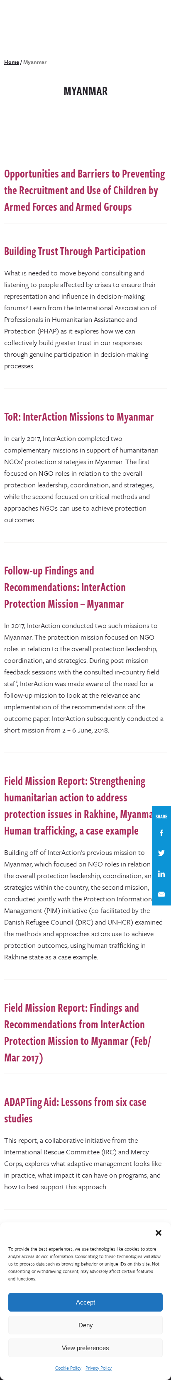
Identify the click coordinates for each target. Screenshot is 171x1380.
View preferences (85, 1347)
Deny (85, 1325)
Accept (85, 1302)
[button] (158, 1233)
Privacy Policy (99, 1367)
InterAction (27, 18)
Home (11, 62)
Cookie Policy (68, 1367)
